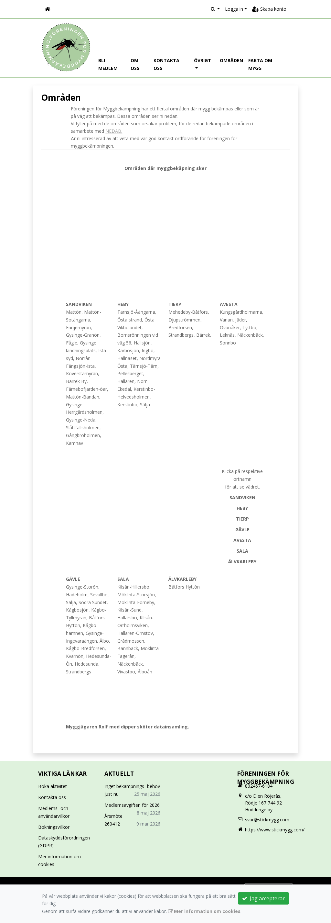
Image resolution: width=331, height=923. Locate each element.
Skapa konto (272, 9)
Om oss (135, 64)
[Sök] (215, 9)
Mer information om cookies (206, 911)
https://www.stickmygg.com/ (274, 830)
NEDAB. (113, 131)
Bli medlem (108, 64)
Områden (231, 60)
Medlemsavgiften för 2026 (132, 805)
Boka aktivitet (52, 786)
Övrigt (202, 60)
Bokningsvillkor (53, 827)
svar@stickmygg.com (267, 819)
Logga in (234, 9)
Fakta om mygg (260, 64)
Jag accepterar (266, 898)
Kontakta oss (166, 64)
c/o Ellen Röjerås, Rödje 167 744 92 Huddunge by (263, 803)
